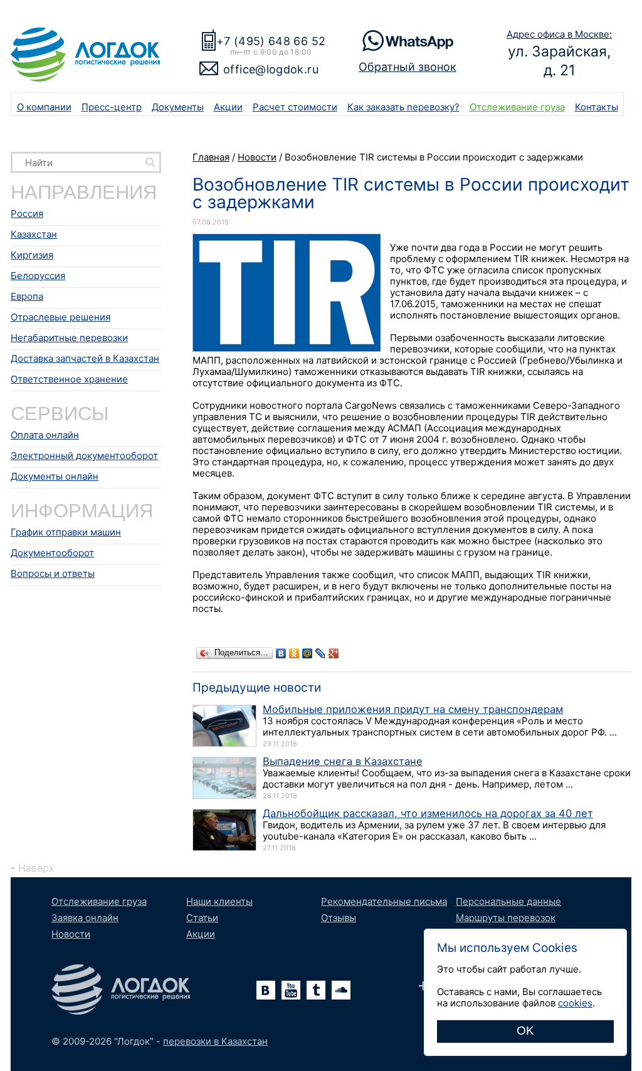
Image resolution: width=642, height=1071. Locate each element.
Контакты (596, 107)
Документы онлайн (54, 476)
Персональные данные (508, 901)
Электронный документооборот (84, 456)
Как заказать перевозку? (403, 107)
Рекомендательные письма (384, 901)
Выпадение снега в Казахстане (343, 761)
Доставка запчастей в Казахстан (85, 358)
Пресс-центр (112, 107)
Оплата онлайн (45, 435)
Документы (178, 107)
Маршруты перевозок (505, 918)
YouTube (291, 990)
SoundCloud (341, 990)
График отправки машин (66, 532)
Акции (228, 107)
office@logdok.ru (270, 69)
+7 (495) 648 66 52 (270, 41)
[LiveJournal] (320, 653)
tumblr (316, 990)
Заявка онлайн (84, 918)
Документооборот (52, 553)
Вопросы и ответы (53, 573)
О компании (44, 107)
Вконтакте (265, 990)
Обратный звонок (407, 66)
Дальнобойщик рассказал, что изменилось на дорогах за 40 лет (428, 813)
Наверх (36, 868)
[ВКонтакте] (281, 653)
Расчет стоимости (295, 107)
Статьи (202, 918)
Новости (70, 934)
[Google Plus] (333, 653)
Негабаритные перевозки (69, 338)
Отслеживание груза (517, 107)
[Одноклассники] (294, 653)
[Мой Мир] (307, 653)
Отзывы (338, 918)
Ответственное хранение (69, 379)
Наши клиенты (219, 901)
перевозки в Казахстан (215, 1041)
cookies (575, 1003)
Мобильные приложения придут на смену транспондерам (413, 709)
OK (525, 1030)
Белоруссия (38, 276)
